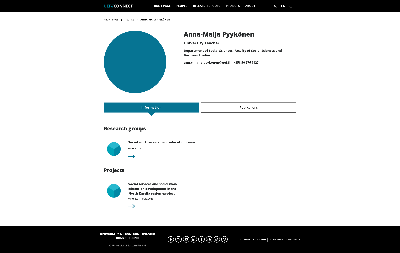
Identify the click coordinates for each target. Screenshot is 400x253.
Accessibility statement (253, 239)
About (250, 6)
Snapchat (201, 240)
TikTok (217, 240)
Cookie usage (276, 239)
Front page (161, 6)
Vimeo (224, 240)
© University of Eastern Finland (127, 239)
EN (283, 5)
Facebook (171, 240)
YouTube (186, 240)
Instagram (178, 240)
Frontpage (111, 19)
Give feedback (292, 239)
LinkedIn (194, 240)
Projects (233, 6)
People (181, 6)
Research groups (206, 6)
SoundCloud (209, 240)
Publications (249, 107)
